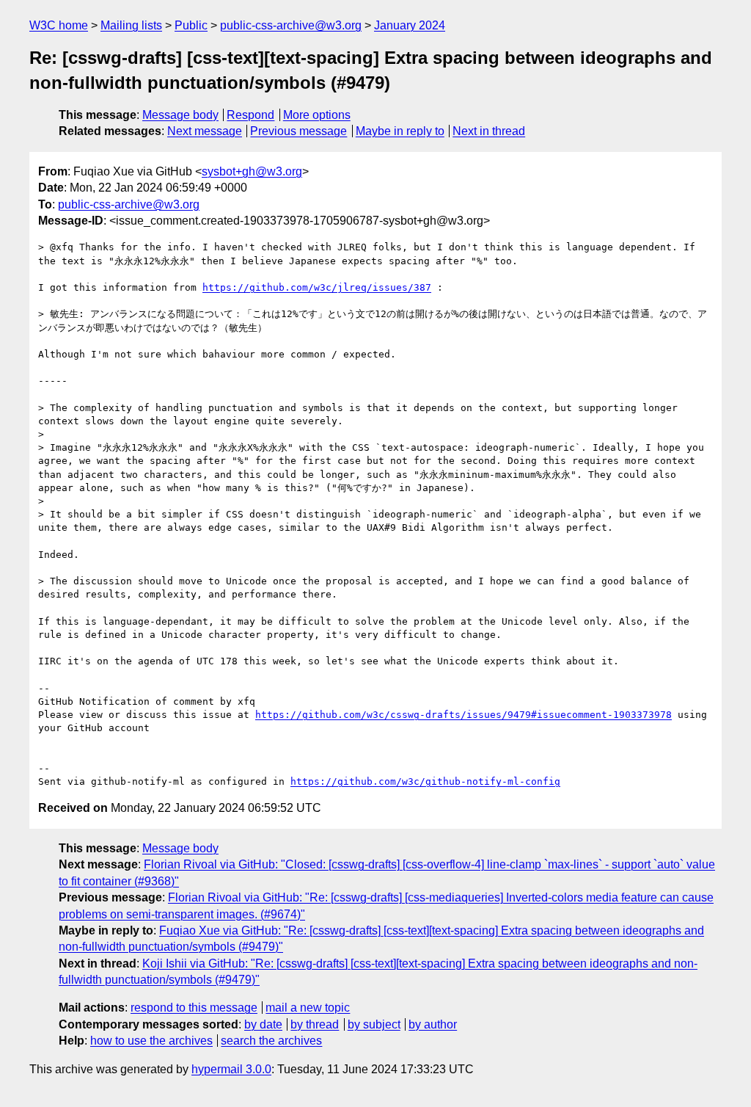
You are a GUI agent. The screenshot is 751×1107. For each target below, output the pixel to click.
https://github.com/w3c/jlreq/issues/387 (316, 287)
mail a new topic (307, 1007)
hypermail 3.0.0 (231, 1069)
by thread (314, 1024)
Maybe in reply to (400, 131)
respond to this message (194, 1007)
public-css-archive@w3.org (291, 25)
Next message (204, 131)
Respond (250, 115)
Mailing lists (131, 25)
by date (263, 1024)
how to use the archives (151, 1040)
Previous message (298, 131)
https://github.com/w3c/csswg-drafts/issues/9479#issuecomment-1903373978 (463, 714)
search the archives (271, 1040)
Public (191, 25)
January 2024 (409, 25)
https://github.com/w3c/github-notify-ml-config (425, 781)
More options (317, 115)
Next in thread (489, 131)
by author (433, 1024)
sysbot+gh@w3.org (252, 171)
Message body (180, 115)
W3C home (58, 25)
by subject (374, 1024)
